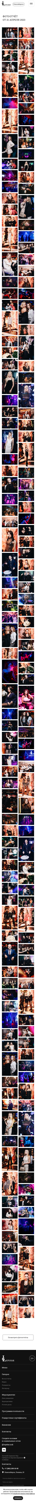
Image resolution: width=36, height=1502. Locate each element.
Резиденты (6, 1385)
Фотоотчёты (6, 1379)
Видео (4, 1382)
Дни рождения (7, 1398)
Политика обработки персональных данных (13, 1478)
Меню (4, 1367)
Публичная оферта (7, 1482)
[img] (31, 3)
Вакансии (6, 1425)
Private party (7, 1405)
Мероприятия (8, 1395)
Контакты (6, 1431)
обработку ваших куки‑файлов (24, 1494)
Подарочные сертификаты (14, 1418)
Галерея (5, 1374)
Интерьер (5, 1388)
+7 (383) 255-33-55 (11, 1468)
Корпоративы (7, 1401)
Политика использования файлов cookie (13, 1485)
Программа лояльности (13, 1411)
